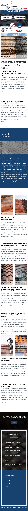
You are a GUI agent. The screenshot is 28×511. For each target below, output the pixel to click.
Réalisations (6, 17)
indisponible (12, 1)
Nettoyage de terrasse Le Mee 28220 (12, 455)
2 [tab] (7, 158)
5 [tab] (12, 158)
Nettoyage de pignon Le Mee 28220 (12, 452)
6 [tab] (14, 158)
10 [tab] (21, 158)
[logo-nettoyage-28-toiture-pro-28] (3, 5)
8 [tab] (17, 158)
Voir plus (14, 422)
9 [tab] (19, 158)
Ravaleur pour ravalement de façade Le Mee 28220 (13, 461)
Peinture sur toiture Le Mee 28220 (12, 447)
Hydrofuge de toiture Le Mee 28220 (12, 458)
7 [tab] (16, 158)
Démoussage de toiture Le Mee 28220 (12, 445)
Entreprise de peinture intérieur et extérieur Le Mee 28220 (14, 465)
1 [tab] (5, 158)
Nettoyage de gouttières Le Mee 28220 (12, 450)
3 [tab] (9, 158)
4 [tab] (10, 158)
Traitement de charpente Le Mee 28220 (13, 442)
